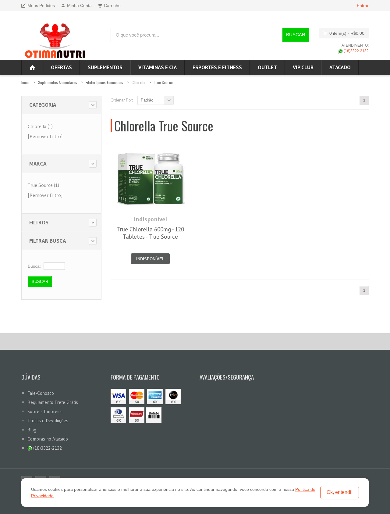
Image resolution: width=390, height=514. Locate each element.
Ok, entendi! (340, 492)
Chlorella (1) (40, 126)
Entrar (363, 5)
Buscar (295, 34)
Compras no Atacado (47, 439)
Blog (31, 430)
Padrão (147, 100)
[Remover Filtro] (45, 136)
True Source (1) (43, 185)
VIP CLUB (303, 67)
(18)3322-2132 (356, 51)
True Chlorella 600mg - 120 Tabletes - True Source (150, 233)
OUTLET (267, 67)
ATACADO (340, 67)
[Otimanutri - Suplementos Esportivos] (54, 40)
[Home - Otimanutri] (32, 67)
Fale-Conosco (40, 393)
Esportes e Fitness (217, 67)
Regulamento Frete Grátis (52, 402)
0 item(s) (346, 33)
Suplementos (105, 67)
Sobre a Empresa (44, 411)
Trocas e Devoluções (47, 420)
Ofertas (61, 67)
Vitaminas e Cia (157, 67)
